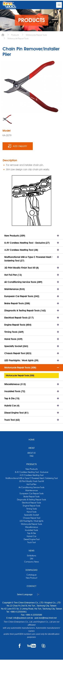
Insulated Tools (31, 530)
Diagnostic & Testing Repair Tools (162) (25, 310)
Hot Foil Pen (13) (13, 274)
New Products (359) (14, 235)
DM (31, 558)
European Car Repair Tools (32, 493)
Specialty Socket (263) (16, 346)
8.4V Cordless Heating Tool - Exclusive (31, 472)
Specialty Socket (31, 515)
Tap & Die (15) (11, 398)
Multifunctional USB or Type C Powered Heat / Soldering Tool (32, 478)
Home (2, 35)
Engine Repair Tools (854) (17, 324)
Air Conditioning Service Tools (31, 487)
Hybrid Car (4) (11, 405)
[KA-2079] (7, 119)
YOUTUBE (31, 646)
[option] (7, 119)
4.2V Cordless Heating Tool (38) (21, 250)
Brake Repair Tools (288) (17, 303)
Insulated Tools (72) (14, 391)
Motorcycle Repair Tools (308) (20, 367)
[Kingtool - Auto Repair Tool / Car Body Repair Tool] (9, 5)
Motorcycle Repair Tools (36, 35)
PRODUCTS (31, 464)
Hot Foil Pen (31, 484)
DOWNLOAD (31, 570)
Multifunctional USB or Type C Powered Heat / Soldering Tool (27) (28, 259)
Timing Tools (31, 508)
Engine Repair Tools (31, 505)
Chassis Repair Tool (31, 518)
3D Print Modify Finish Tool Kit (31, 481)
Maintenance (31, 490)
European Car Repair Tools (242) (21, 296)
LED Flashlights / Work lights (31, 521)
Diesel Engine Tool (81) (16, 412)
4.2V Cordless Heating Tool (31, 475)
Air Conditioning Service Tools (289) (23, 282)
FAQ (31, 456)
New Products (32, 469)
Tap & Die (31, 533)
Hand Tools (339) (13, 339)
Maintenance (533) (14, 289)
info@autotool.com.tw (23, 618)
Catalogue (31, 574)
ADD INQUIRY (20, 146)
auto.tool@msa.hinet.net (45, 618)
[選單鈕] (59, 5)
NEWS (31, 550)
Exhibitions (31, 555)
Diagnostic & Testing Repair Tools (31, 499)
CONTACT (31, 586)
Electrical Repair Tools (31, 502)
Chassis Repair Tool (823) (17, 353)
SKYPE (43, 646)
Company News (31, 561)
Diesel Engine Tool (31, 539)
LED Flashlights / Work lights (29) (21, 360)
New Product (31, 578)
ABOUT (31, 447)
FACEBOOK (20, 646)
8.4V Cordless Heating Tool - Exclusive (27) (27, 242)
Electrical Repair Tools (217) (19, 317)
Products (15, 35)
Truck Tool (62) (12, 419)
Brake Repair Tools (31, 496)
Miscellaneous (31, 527)
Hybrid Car (31, 536)
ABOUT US (31, 453)
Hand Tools (31, 511)
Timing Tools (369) (14, 332)
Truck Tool (31, 542)
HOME (32, 439)
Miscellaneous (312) (15, 384)
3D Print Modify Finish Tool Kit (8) (21, 267)
